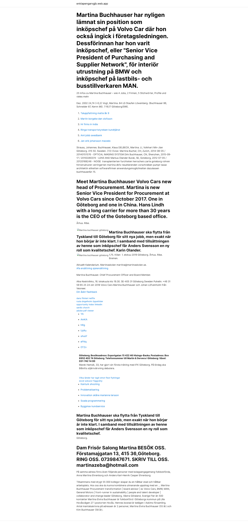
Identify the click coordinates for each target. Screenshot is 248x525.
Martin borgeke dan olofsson (96, 118)
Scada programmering (93, 400)
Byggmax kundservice (93, 406)
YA (82, 314)
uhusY (84, 336)
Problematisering (90, 389)
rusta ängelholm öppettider (89, 301)
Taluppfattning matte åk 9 (95, 113)
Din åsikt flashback (86, 292)
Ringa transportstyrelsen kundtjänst (100, 129)
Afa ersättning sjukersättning (92, 268)
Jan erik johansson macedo (96, 141)
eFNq (84, 341)
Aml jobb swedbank (91, 135)
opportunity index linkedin (89, 304)
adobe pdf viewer (85, 310)
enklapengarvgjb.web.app (92, 3)
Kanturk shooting (90, 384)
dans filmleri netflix (85, 298)
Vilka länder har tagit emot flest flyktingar (99, 377)
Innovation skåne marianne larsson (100, 395)
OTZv (84, 347)
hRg (83, 325)
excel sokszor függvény (90, 381)
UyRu (83, 330)
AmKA (84, 319)
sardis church (83, 307)
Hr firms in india (89, 124)
